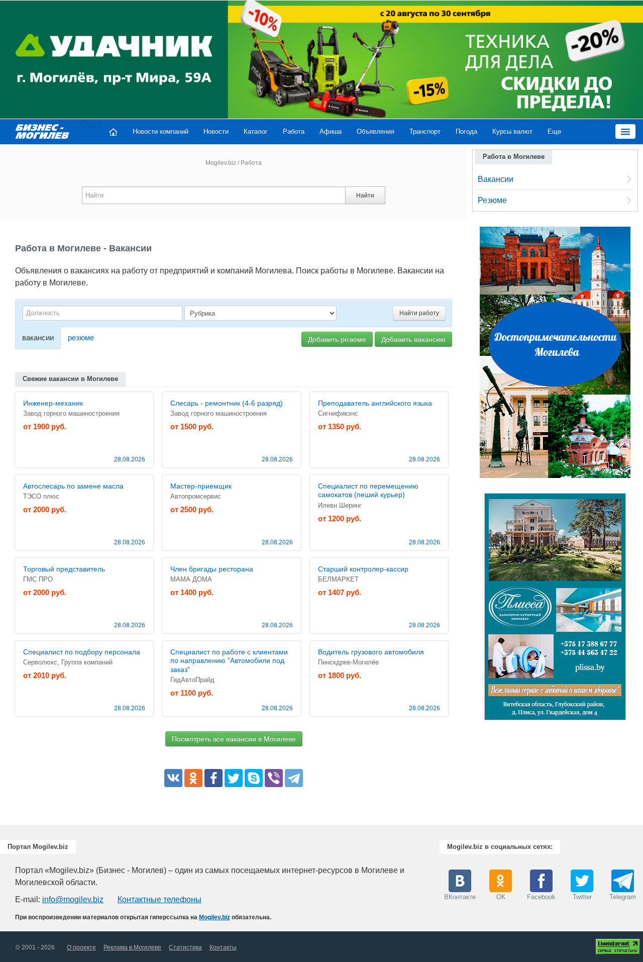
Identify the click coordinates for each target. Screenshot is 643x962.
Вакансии (495, 179)
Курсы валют (512, 131)
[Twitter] (234, 778)
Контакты (223, 947)
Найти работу (419, 313)
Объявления (375, 131)
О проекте (81, 947)
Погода (466, 131)
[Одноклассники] (193, 778)
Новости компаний (160, 131)
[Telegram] (294, 778)
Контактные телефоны (159, 899)
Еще (554, 131)
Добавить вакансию (413, 339)
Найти (365, 195)
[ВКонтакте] (173, 778)
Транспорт (425, 131)
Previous (474, 609)
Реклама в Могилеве (132, 947)
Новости (216, 131)
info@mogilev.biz (72, 899)
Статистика (185, 947)
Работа (293, 131)
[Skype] (254, 778)
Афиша (330, 131)
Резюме (492, 200)
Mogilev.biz (220, 162)
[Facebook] (213, 778)
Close (90, 124)
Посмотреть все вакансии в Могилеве (234, 739)
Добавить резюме (337, 339)
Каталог (256, 131)
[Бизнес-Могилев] (42, 131)
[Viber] (274, 778)
